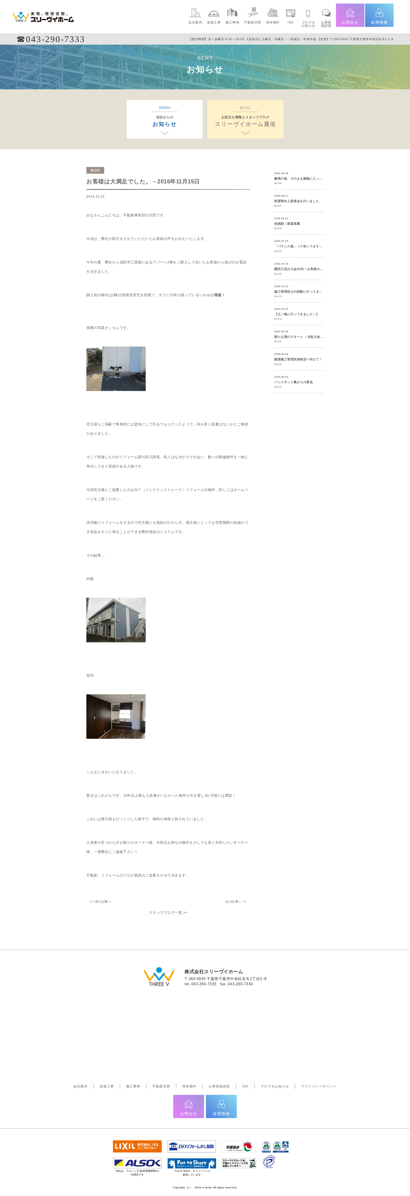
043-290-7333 (203, 984)
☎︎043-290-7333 (50, 39)
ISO (291, 22)
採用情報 (379, 22)
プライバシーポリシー (319, 1086)
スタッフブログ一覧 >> (168, 912)
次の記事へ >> (236, 901)
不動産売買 (252, 22)
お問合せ (350, 22)
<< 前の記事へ (100, 901)
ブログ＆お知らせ (308, 24)
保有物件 (273, 22)
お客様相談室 (326, 24)
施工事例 (232, 22)
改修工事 (214, 22)
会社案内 (195, 22)
